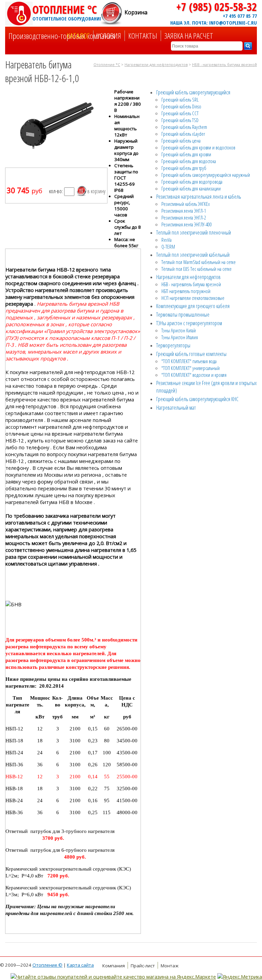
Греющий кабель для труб (183, 167)
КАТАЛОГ (78, 35)
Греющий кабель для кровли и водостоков (198, 147)
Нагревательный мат (176, 407)
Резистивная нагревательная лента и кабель (198, 196)
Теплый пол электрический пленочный (193, 232)
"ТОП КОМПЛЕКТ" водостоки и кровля (194, 374)
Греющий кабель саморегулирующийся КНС (197, 399)
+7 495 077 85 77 (240, 15)
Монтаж (169, 966)
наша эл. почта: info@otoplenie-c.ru (213, 22)
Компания (113, 966)
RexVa (166, 239)
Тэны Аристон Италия (179, 337)
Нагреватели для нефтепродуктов (156, 64)
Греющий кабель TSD (180, 120)
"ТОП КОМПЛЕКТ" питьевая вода (189, 361)
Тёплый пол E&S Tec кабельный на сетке (196, 268)
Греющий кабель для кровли (186, 154)
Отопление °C (66, 12)
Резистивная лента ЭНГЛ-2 (183, 217)
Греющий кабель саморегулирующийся (193, 92)
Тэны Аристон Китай (178, 330)
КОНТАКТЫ (142, 35)
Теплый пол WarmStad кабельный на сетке (198, 262)
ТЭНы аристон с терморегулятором (189, 323)
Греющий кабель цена (181, 140)
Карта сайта (80, 965)
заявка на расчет (188, 35)
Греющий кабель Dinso (181, 106)
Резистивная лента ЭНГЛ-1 (183, 210)
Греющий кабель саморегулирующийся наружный (205, 174)
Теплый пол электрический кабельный (193, 255)
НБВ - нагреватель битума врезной (224, 64)
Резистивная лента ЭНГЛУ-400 (186, 224)
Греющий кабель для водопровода (191, 181)
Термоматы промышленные (182, 314)
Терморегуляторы (173, 345)
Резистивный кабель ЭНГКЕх (185, 203)
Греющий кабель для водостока (188, 161)
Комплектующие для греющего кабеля (193, 306)
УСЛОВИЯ (109, 35)
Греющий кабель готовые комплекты (191, 354)
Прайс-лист (143, 966)
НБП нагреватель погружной (185, 291)
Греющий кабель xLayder (183, 133)
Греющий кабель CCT (180, 113)
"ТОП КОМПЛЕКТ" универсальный (190, 368)
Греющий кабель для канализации (191, 188)
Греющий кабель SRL (180, 99)
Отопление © (47, 965)
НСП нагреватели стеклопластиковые (192, 297)
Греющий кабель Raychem (184, 126)
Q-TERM (168, 246)
